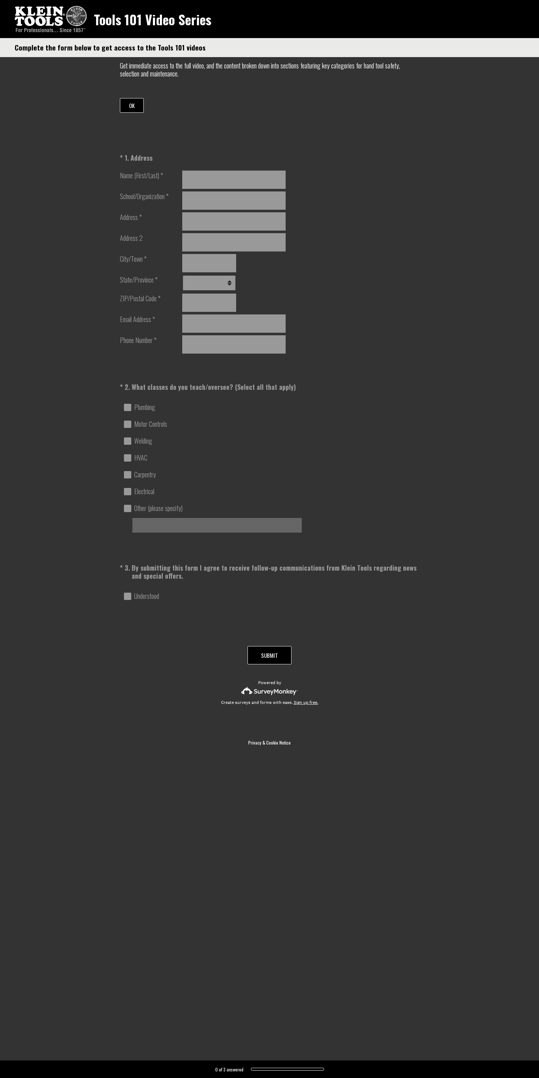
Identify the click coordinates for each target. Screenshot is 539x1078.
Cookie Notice (278, 742)
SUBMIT (269, 655)
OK (132, 105)
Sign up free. (306, 702)
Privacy (254, 742)
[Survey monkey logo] (270, 691)
